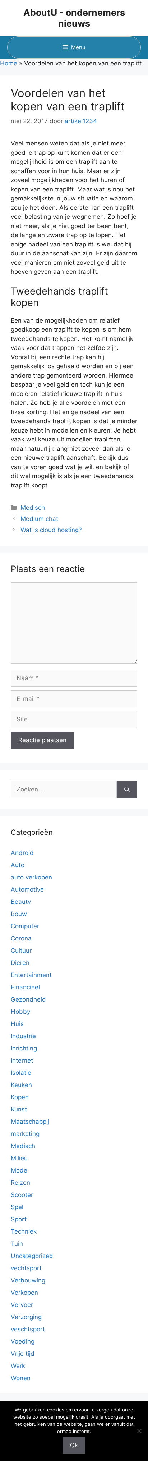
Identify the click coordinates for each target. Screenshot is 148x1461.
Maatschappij (30, 1121)
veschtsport (28, 1329)
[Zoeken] (127, 789)
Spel (17, 1207)
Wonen (21, 1378)
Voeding (22, 1341)
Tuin (17, 1243)
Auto (17, 865)
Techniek (24, 1231)
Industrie (23, 1036)
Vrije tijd (22, 1353)
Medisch (32, 507)
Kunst (19, 1109)
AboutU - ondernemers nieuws (74, 18)
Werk (18, 1365)
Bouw (19, 913)
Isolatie (21, 1072)
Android (22, 852)
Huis (17, 1023)
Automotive (27, 889)
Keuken (21, 1084)
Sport (19, 1219)
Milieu (19, 1158)
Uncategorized (32, 1255)
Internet (22, 1060)
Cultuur (21, 950)
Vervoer (22, 1304)
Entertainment (31, 975)
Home (8, 63)
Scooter (22, 1194)
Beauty (21, 901)
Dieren (20, 962)
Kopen (20, 1097)
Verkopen (24, 1292)
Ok (74, 1445)
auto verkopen (31, 877)
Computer (25, 926)
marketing (25, 1133)
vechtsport (26, 1268)
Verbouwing (28, 1280)
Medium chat (39, 518)
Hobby (20, 1011)
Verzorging (26, 1317)
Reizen (20, 1182)
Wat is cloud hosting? (51, 529)
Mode (19, 1170)
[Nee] (139, 1430)
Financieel (25, 987)
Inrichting (24, 1048)
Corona (21, 938)
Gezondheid (28, 999)
